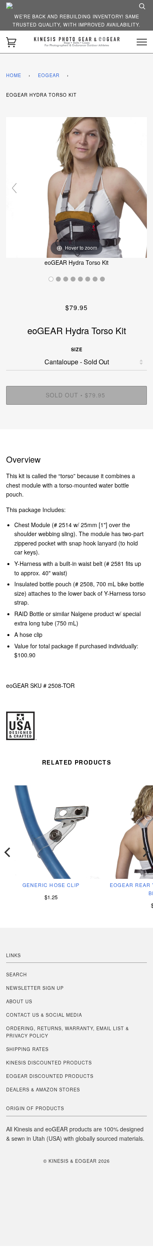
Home (13, 75)
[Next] (145, 852)
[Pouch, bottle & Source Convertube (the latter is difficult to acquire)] (80, 279)
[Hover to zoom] (76, 186)
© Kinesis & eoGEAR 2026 (76, 1160)
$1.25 (51, 897)
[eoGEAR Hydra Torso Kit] (51, 279)
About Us (19, 1001)
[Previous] (8, 852)
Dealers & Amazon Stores (43, 1089)
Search (16, 974)
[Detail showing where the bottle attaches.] (87, 279)
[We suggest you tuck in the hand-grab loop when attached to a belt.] (73, 279)
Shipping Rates (27, 1049)
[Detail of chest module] (95, 279)
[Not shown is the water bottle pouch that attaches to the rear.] (58, 279)
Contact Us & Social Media (44, 1014)
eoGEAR (49, 75)
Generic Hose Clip (51, 884)
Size (76, 349)
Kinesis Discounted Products (49, 1062)
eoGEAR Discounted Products (49, 1076)
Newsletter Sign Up (35, 987)
